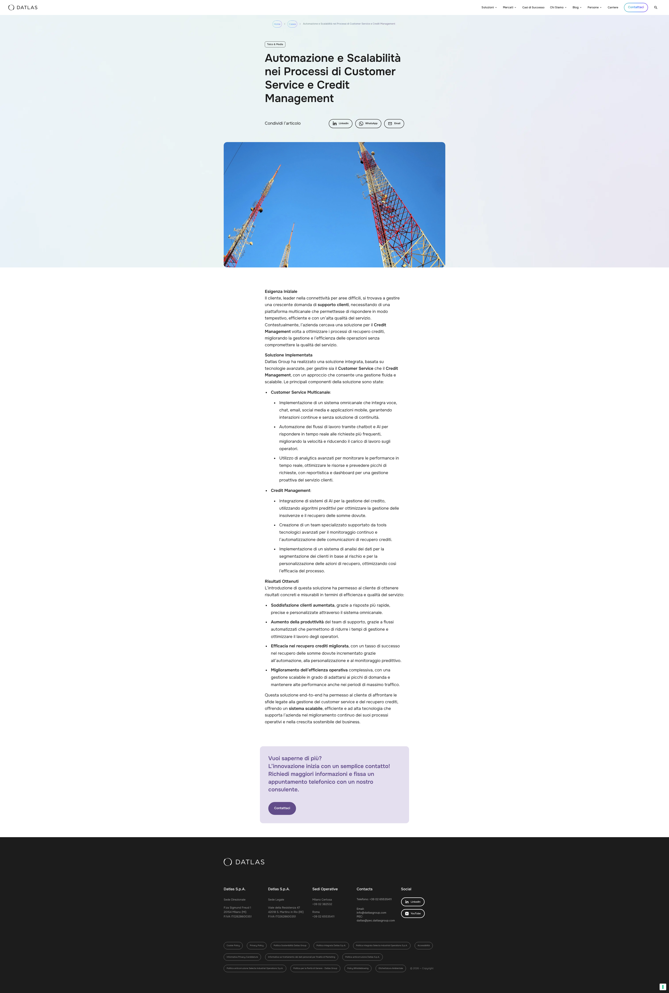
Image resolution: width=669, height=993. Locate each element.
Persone (593, 7)
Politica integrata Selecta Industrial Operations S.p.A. (382, 945)
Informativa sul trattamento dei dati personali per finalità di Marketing (301, 957)
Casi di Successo (533, 7)
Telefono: (374, 899)
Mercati (508, 7)
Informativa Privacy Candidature (242, 957)
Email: (371, 910)
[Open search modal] (656, 7)
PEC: (375, 918)
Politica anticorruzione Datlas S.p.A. (362, 957)
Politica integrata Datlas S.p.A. (331, 945)
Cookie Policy (233, 945)
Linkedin (344, 123)
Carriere (613, 7)
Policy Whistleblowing (358, 968)
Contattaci (282, 808)
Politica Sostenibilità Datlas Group (290, 945)
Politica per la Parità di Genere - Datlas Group (315, 968)
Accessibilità (424, 945)
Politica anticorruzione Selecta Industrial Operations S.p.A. (255, 968)
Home (277, 24)
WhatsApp (371, 123)
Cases (292, 24)
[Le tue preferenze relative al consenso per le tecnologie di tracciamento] (663, 987)
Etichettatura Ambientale (391, 968)
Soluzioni (488, 7)
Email (397, 123)
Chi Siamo (557, 7)
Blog (576, 7)
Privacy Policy (256, 945)
